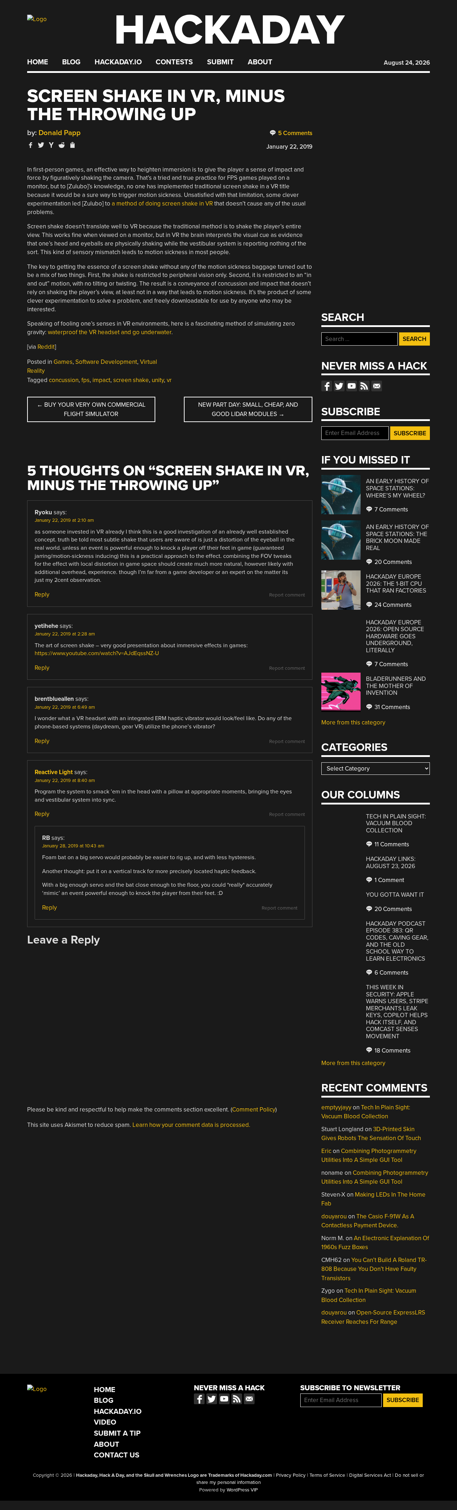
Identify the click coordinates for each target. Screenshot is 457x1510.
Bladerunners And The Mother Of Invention (396, 686)
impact (101, 380)
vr (169, 380)
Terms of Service (327, 1475)
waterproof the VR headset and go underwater (109, 332)
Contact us (376, 386)
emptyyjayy (336, 1107)
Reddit (46, 347)
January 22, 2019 (289, 146)
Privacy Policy (291, 1475)
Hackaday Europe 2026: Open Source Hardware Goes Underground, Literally (395, 636)
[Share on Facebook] (30, 145)
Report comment (287, 595)
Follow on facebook (326, 386)
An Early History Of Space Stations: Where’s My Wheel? (397, 488)
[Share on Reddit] (61, 145)
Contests (174, 62)
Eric (326, 1151)
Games (63, 362)
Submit (220, 62)
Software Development (106, 362)
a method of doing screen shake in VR (162, 203)
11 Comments (391, 844)
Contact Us (116, 1455)
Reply (42, 594)
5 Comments (294, 133)
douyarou (334, 1216)
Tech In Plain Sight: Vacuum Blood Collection (396, 823)
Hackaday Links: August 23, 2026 (391, 862)
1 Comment (388, 880)
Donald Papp (60, 132)
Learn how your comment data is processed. (191, 1125)
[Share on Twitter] (41, 145)
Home (37, 62)
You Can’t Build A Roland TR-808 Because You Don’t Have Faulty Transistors (374, 1269)
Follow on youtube (351, 386)
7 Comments (390, 509)
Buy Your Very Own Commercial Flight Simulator (91, 409)
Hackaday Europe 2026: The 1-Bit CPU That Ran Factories (396, 583)
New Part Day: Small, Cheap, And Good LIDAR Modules (248, 409)
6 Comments (390, 972)
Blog (71, 62)
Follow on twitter (339, 386)
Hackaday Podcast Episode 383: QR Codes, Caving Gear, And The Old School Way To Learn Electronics (397, 941)
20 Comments (392, 562)
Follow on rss (364, 386)
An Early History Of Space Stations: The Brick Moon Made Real (397, 537)
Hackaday (229, 30)
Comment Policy (253, 1109)
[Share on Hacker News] (51, 145)
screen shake (131, 380)
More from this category (353, 722)
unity (158, 380)
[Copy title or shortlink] (72, 145)
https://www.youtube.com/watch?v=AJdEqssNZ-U (97, 653)
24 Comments (392, 605)
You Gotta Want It (395, 894)
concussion (64, 380)
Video (105, 1422)
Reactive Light (54, 772)
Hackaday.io (118, 62)
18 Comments (392, 1050)
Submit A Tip (117, 1433)
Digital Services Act (370, 1475)
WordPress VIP (242, 1490)
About (260, 62)
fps (85, 380)
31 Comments (391, 707)
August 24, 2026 (407, 62)
